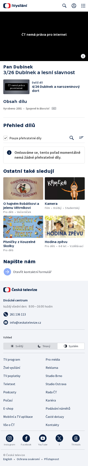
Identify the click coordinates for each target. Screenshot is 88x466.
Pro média (53, 359)
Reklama (52, 368)
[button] (23, 188)
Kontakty (52, 425)
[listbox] (44, 346)
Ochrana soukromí (28, 459)
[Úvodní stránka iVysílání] (15, 5)
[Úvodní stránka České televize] (20, 289)
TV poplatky (11, 376)
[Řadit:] (81, 137)
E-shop (8, 408)
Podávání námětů (58, 408)
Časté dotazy (55, 417)
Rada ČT (51, 392)
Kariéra (51, 400)
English (7, 459)
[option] (17, 346)
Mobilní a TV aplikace (18, 417)
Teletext (9, 384)
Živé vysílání (11, 368)
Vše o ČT (9, 425)
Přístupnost (51, 459)
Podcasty (9, 392)
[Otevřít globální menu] (83, 5)
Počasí (7, 400)
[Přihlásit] (74, 5)
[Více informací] (83, 57)
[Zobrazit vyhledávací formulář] (64, 5)
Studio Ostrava (56, 384)
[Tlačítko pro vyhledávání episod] (71, 138)
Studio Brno (54, 376)
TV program (11, 359)
